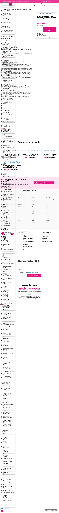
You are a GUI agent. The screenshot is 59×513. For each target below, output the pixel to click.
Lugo (32, 206)
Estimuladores (6, 38)
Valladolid (47, 218)
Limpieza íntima (6, 407)
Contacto (25, 236)
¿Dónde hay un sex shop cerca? (30, 239)
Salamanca (48, 197)
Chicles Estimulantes (7, 391)
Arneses (5, 138)
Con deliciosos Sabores (26, 9)
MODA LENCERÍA (7, 156)
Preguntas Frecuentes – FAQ (29, 235)
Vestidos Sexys (6, 202)
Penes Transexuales (7, 131)
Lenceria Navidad (7, 232)
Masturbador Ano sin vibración (7, 103)
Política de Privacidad (27, 246)
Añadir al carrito (49, 29)
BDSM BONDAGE (7, 254)
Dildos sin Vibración (7, 121)
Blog (24, 249)
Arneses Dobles (6, 145)
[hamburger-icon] (10, 4)
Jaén (18, 225)
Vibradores (5, 7)
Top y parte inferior (7, 183)
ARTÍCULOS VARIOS (5, 431)
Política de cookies (27, 248)
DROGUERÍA (5, 307)
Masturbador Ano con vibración (7, 105)
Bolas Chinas (6, 56)
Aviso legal (25, 244)
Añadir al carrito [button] (13, 157)
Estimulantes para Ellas (8, 324)
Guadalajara (20, 218)
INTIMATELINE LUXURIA (41, 14)
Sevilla (47, 204)
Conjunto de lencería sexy (8, 194)
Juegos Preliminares (7, 428)
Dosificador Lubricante (8, 360)
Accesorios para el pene (8, 66)
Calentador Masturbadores (5, 96)
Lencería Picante (6, 189)
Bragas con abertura (7, 172)
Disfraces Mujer (6, 223)
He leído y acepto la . (29, 272)
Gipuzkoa (19, 211)
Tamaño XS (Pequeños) (8, 490)
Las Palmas (34, 199)
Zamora (47, 222)
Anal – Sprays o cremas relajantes (7, 354)
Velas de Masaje (6, 319)
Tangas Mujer (6, 174)
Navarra (33, 218)
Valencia (47, 215)
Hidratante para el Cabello (6, 398)
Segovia (47, 202)
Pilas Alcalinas (6, 469)
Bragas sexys (6, 167)
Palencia (33, 222)
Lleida (33, 204)
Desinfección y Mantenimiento (5, 402)
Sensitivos (5, 505)
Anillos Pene (5, 68)
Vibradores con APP (7, 32)
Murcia (33, 215)
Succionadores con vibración (6, 52)
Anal (4, 108)
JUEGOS (5, 410)
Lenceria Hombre (7, 234)
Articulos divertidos (7, 433)
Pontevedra (34, 225)
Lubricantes (5, 338)
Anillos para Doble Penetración (6, 76)
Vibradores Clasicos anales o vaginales (8, 18)
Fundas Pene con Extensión (6, 82)
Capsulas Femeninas (7, 334)
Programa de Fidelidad (28, 238)
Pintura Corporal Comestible (6, 363)
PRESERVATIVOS (6, 472)
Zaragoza (47, 225)
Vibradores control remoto (6, 23)
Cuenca (19, 208)
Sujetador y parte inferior (8, 187)
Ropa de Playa (6, 210)
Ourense (33, 220)
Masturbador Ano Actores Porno (8, 91)
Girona (19, 213)
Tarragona (48, 208)
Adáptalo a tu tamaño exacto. (7, 488)
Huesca (19, 222)
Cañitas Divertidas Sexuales (6, 449)
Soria (47, 206)
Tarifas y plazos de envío (28, 241)
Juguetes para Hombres (8, 63)
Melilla (33, 213)
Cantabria (19, 197)
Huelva (19, 220)
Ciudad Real (20, 204)
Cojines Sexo (6, 305)
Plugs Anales (6, 119)
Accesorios (5, 212)
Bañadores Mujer (6, 207)
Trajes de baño (6, 204)
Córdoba (19, 206)
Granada (19, 215)
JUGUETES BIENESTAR (5, 4)
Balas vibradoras (45, 235)
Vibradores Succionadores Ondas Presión (8, 26)
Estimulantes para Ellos (8, 371)
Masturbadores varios (46, 239)
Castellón (19, 199)
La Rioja (33, 197)
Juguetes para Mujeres (8, 36)
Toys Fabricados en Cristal (6, 135)
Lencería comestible (7, 251)
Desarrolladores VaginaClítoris (6, 44)
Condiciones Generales (28, 243)
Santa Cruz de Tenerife (50, 199)
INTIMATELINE (48, 13)
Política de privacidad (33, 272)
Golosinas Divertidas (7, 461)
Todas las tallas (6, 484)
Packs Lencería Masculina (8, 249)
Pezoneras (5, 221)
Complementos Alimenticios (6, 383)
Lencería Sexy (6, 159)
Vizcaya (47, 220)
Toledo (47, 213)
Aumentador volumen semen (7, 378)
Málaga (33, 211)
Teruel (47, 211)
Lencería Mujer (44, 236)
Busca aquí (43, 3)
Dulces (4, 456)
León (32, 202)
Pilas (4, 466)
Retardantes (5, 380)
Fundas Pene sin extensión (6, 80)
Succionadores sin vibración (6, 49)
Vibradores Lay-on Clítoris (6, 15)
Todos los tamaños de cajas (7, 477)
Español (22, 232)
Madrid (33, 208)
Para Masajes (6, 309)
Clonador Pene (6, 88)
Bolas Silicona (6, 61)
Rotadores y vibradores (46, 241)
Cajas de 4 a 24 (6, 482)
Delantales (5, 451)
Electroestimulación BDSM (7, 153)
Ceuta (19, 202)
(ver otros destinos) (28, 1)
